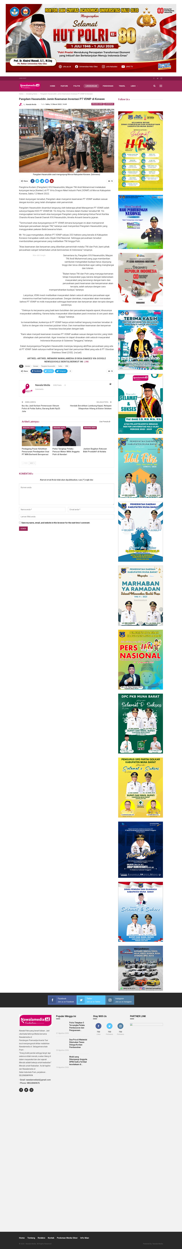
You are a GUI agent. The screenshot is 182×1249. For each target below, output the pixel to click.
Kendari (27, 366)
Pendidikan (108, 86)
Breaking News (97, 104)
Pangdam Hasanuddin (48, 366)
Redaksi (41, 1238)
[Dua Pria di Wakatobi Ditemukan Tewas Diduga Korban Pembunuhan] (62, 1043)
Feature (64, 86)
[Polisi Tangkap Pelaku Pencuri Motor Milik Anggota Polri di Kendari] (66, 436)
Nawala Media (158, 1244)
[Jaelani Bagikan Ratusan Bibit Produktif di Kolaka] (97, 436)
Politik (76, 86)
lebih (133, 86)
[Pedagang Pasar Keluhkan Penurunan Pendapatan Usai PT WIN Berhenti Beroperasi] (36, 436)
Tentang (31, 1238)
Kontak (51, 1238)
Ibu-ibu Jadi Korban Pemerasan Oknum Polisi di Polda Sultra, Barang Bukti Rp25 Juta (41, 409)
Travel (122, 86)
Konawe (35, 366)
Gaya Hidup (22, 78)
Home (52, 86)
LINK (86, 361)
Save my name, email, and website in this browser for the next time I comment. (55, 523)
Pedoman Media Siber (67, 1238)
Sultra (60, 366)
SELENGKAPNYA (26, 1075)
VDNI (66, 366)
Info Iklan (84, 1238)
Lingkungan (91, 86)
